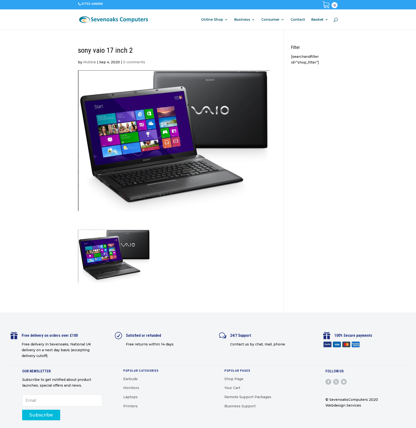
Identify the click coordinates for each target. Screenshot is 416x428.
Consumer (270, 20)
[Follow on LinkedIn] (344, 382)
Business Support (240, 406)
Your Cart (232, 388)
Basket (317, 20)
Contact (298, 20)
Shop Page (233, 379)
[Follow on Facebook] (328, 382)
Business (242, 20)
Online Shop (212, 20)
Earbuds (130, 379)
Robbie (89, 62)
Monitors (131, 388)
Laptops (130, 397)
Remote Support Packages (247, 397)
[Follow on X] (336, 382)
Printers (130, 406)
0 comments (134, 62)
